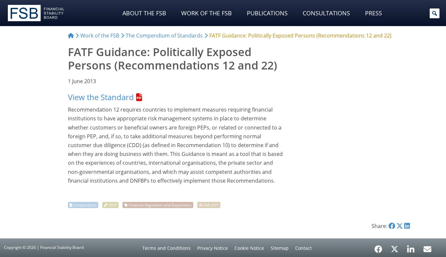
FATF (113, 205)
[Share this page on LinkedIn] (407, 226)
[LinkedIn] (411, 247)
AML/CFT (210, 205)
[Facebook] (378, 247)
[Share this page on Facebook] (392, 226)
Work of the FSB (206, 13)
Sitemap (280, 248)
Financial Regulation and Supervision (160, 205)
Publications (267, 13)
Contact (303, 248)
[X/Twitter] (395, 248)
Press (373, 13)
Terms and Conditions (166, 248)
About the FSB (144, 13)
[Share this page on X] (399, 226)
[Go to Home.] (71, 35)
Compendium (84, 205)
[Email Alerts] (427, 248)
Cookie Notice (249, 248)
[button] (434, 13)
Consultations (326, 13)
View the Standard (101, 97)
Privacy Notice (212, 248)
